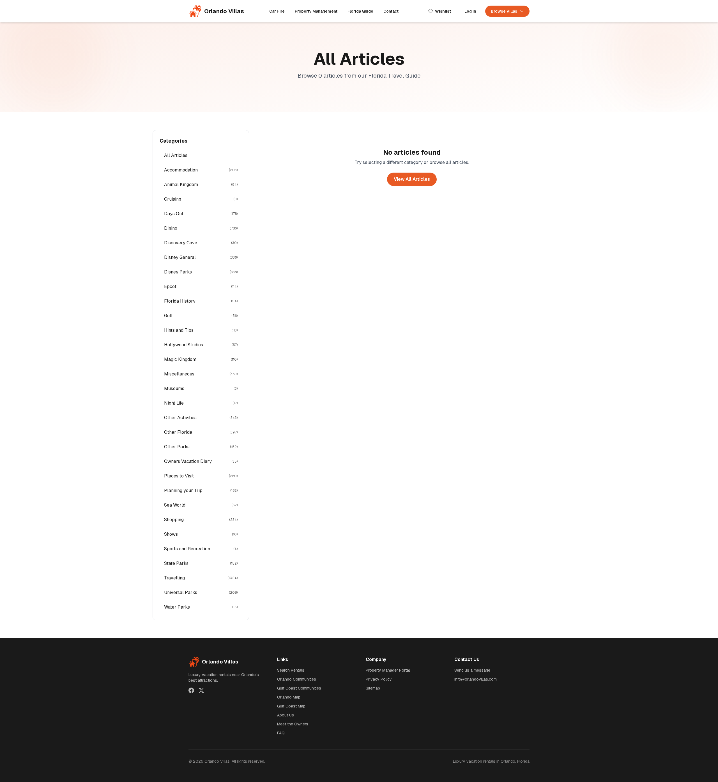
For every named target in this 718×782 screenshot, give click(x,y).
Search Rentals (290, 670)
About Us (285, 715)
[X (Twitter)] (201, 690)
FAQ (281, 732)
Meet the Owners (292, 724)
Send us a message (472, 670)
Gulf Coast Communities (299, 688)
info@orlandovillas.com (475, 679)
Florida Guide (360, 11)
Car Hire (277, 11)
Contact (391, 11)
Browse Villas (504, 11)
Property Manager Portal (388, 670)
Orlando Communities (296, 679)
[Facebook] (191, 690)
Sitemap (373, 688)
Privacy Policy (379, 679)
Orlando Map (288, 697)
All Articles (175, 155)
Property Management (316, 11)
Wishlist (443, 11)
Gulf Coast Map (291, 706)
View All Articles (412, 179)
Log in (470, 11)
